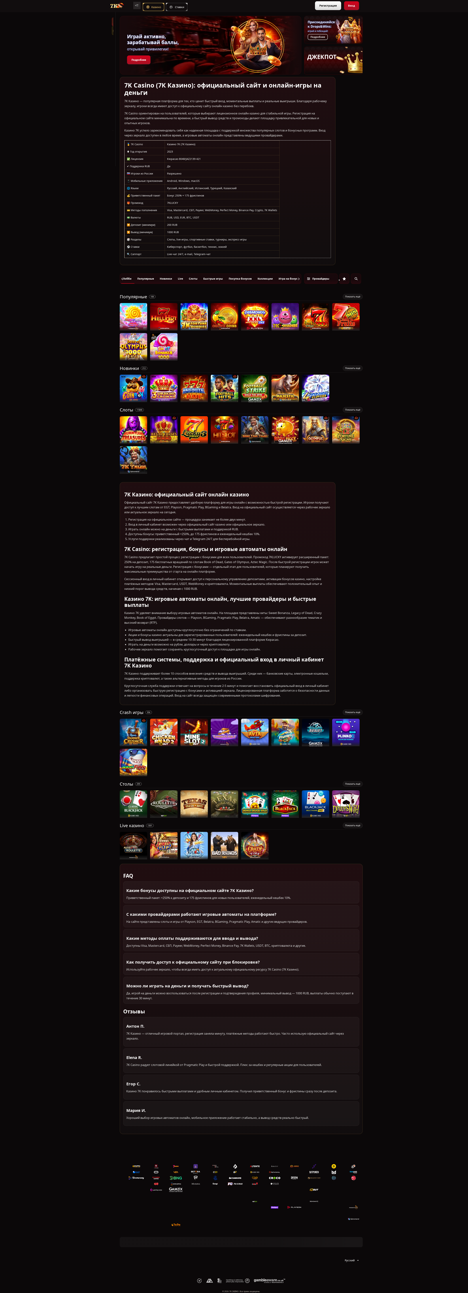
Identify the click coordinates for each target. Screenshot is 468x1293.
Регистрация (328, 5)
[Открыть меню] (137, 5)
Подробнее (138, 60)
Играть (133, 328)
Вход (351, 5)
